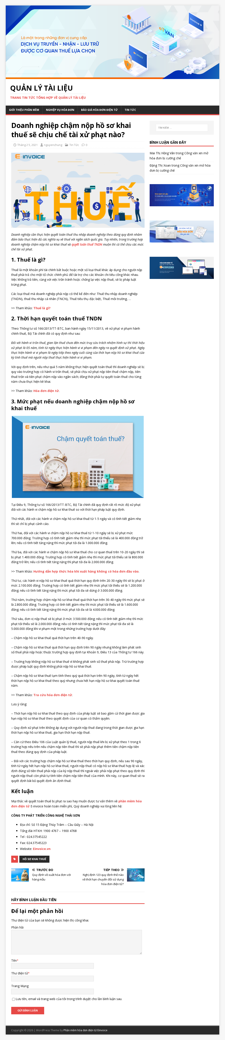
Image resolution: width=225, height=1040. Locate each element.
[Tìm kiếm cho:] (182, 127)
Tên (14, 960)
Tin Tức (130, 110)
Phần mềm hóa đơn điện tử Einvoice (85, 1030)
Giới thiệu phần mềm (24, 110)
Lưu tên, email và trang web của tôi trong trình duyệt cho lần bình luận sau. (69, 999)
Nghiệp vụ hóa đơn (60, 110)
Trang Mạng (20, 986)
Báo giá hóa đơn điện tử (99, 110)
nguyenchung (53, 145)
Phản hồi (17, 927)
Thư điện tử (19, 973)
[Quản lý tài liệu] (113, 76)
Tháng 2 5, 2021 (27, 145)
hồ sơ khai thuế (34, 859)
